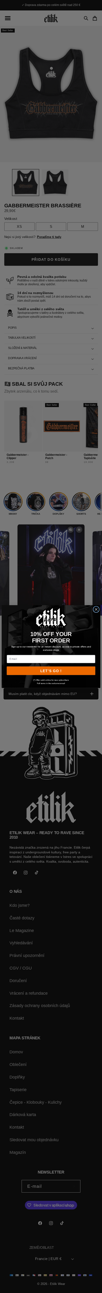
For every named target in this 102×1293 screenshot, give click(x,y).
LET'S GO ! (51, 671)
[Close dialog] (96, 609)
